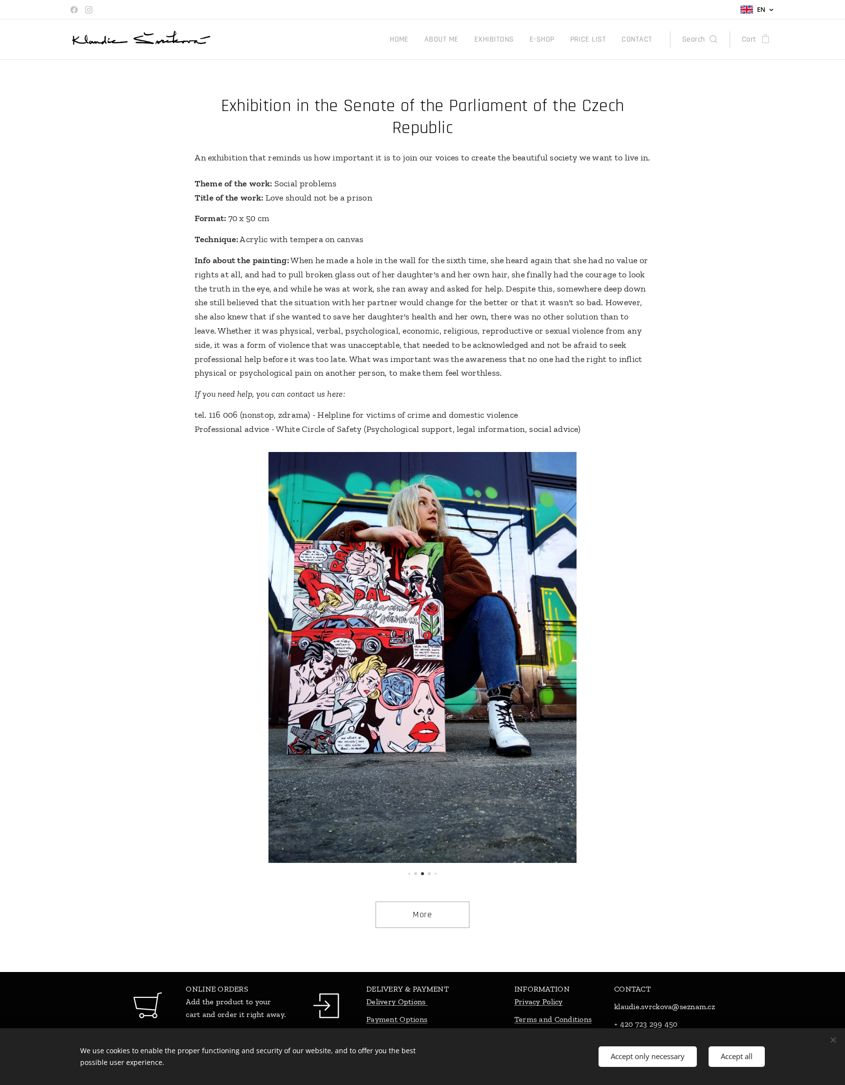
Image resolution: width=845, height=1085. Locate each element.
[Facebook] (74, 9)
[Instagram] (89, 9)
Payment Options (396, 1019)
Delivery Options (397, 1001)
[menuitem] (402, 39)
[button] (700, 39)
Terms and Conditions (553, 1019)
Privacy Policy (538, 1001)
